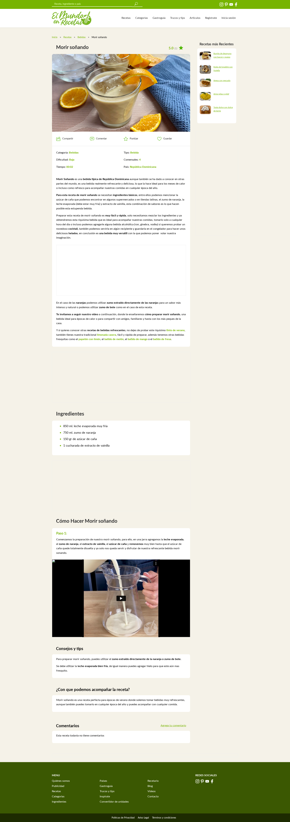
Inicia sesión (229, 18)
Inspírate (105, 796)
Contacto (153, 796)
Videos (152, 791)
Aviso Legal (143, 818)
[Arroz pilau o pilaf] (205, 96)
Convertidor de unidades (114, 801)
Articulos (195, 18)
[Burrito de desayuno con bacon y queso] (205, 55)
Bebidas (82, 37)
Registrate (211, 18)
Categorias (141, 18)
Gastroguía (159, 18)
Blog (150, 786)
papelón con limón (89, 339)
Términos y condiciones (164, 818)
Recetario (153, 781)
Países (103, 781)
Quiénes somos (61, 781)
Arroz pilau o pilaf (221, 94)
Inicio (54, 37)
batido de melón (114, 339)
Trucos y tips (177, 18)
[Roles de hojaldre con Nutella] (205, 69)
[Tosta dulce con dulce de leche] (205, 109)
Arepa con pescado (221, 81)
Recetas (126, 18)
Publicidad (58, 786)
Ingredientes (59, 801)
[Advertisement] (121, 270)
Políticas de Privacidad (123, 818)
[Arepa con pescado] (205, 82)
